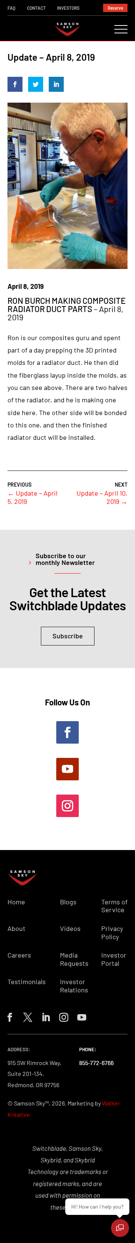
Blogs (68, 902)
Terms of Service (114, 906)
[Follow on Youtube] (67, 769)
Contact (36, 7)
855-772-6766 (96, 1062)
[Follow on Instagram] (67, 806)
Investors (68, 7)
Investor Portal (113, 959)
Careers (19, 955)
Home (16, 902)
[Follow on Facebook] (67, 732)
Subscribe (67, 636)
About (17, 928)
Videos (70, 928)
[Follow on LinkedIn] (44, 1015)
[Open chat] (120, 1228)
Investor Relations (74, 986)
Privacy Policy (112, 933)
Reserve (115, 7)
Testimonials (27, 982)
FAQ (11, 7)
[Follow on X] (26, 1015)
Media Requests (74, 959)
